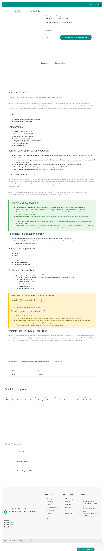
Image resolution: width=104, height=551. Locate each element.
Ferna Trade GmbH (11, 541)
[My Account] (95, 4)
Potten (49, 516)
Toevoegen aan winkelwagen (77, 37)
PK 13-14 (84, 397)
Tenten (67, 516)
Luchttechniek (51, 510)
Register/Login (56, 22)
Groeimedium (51, 519)
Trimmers (68, 504)
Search (91, 4)
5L (38, 370)
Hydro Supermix (15, 397)
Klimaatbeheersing (52, 507)
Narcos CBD (68, 513)
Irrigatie (49, 513)
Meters (67, 510)
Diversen (67, 502)
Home (7, 11)
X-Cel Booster (61, 397)
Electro (49, 504)
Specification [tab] (60, 63)
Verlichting (50, 502)
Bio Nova (47, 16)
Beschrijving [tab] (45, 63)
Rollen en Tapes (70, 499)
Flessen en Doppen (71, 519)
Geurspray (68, 507)
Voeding (17, 11)
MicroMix (53, 16)
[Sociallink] (7, 531)
